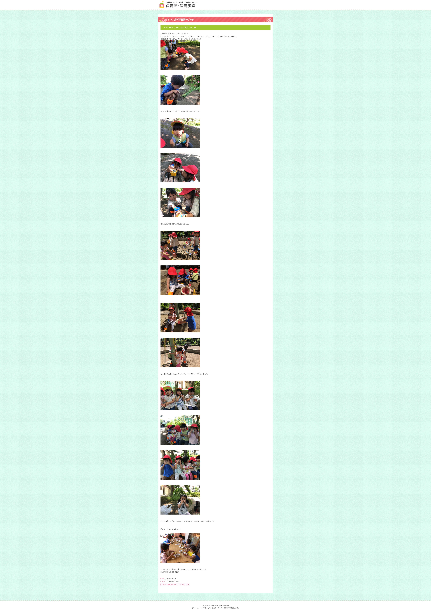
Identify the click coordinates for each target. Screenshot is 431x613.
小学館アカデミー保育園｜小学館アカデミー (182, 2)
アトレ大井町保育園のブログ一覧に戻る (175, 584)
